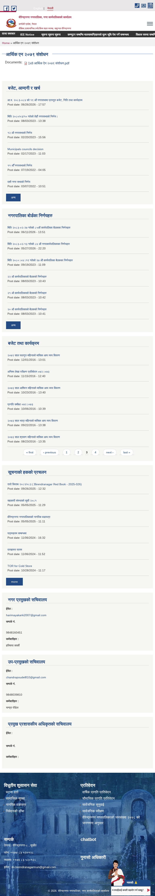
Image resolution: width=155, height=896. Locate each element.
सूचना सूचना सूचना (43, 34)
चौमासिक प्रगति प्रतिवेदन (98, 798)
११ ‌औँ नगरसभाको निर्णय (19, 165)
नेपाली (50, 8)
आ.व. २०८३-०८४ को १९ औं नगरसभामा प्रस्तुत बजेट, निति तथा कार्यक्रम (44, 100)
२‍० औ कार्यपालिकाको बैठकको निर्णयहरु (27, 309)
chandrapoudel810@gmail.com (26, 677)
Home (6, 43)
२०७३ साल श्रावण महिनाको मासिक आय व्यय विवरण (33, 437)
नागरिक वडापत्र (16, 805)
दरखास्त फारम (14, 549)
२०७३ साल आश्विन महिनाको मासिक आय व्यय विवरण (33, 388)
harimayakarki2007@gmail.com (26, 615)
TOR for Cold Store (19, 566)
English (38, 8)
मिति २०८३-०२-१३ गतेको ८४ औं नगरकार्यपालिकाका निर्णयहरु (38, 244)
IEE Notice (20, 34)
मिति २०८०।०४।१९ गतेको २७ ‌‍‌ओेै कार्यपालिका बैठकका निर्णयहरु (40, 260)
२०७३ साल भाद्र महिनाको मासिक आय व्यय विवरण (32, 420)
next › (109, 452)
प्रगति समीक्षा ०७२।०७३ (20, 404)
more (14, 581)
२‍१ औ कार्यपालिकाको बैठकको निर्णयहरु (27, 293)
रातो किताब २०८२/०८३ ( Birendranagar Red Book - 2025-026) (44, 484)
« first (29, 452)
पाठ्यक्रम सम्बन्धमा (16, 533)
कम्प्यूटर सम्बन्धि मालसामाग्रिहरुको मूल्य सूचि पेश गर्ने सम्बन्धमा (90, 34)
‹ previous (49, 452)
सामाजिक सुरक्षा (15, 798)
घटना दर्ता (12, 792)
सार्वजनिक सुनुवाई (93, 805)
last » (126, 452)
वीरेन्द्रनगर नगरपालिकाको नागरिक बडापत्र (28, 517)
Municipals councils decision (25, 149)
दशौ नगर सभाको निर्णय (18, 181)
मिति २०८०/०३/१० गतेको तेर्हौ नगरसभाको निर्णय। (32, 116)
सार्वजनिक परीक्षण (93, 811)
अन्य (13, 197)
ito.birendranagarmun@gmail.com (34, 867)
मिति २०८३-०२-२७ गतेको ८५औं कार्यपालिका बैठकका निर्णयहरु (38, 227)
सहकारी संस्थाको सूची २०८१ (22, 500)
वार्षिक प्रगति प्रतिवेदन (96, 792)
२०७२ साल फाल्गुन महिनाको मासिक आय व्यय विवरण (33, 355)
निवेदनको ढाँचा (15, 811)
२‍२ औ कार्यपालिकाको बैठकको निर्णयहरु (27, 276)
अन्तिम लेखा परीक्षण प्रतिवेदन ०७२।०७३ (28, 371)
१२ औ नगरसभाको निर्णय (19, 132)
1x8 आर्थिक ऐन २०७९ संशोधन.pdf (48, 63)
